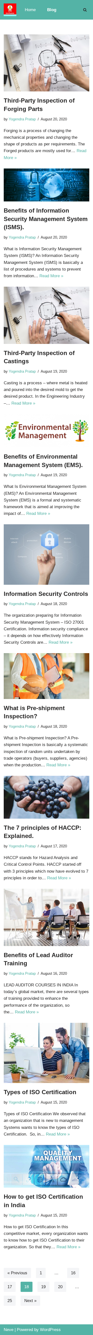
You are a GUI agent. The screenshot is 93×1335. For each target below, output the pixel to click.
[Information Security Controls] (46, 554)
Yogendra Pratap (22, 119)
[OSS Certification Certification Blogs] (10, 9)
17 (9, 1286)
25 (9, 1300)
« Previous (17, 1273)
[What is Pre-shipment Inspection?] (46, 676)
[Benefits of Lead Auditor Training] (46, 917)
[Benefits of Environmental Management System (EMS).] (46, 430)
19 (43, 1286)
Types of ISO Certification (40, 1092)
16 (73, 1273)
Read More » (51, 276)
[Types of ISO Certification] (46, 1053)
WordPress (50, 1329)
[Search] (85, 10)
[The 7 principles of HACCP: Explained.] (46, 797)
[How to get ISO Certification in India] (46, 1166)
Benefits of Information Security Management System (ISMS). (46, 218)
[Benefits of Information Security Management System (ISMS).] (46, 184)
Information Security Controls (46, 593)
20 (60, 1286)
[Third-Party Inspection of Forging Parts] (46, 62)
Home (30, 9)
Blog (51, 9)
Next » (30, 1300)
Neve (8, 1329)
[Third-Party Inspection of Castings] (46, 315)
